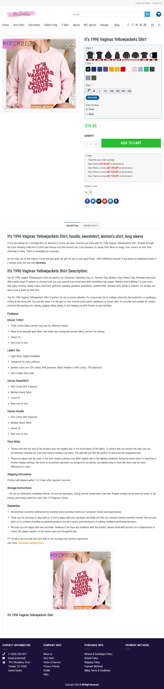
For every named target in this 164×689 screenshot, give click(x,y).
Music (76, 25)
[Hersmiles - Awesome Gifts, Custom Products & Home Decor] (34, 14)
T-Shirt (65, 25)
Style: (89, 48)
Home (5, 25)
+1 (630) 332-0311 (17, 654)
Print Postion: (92, 105)
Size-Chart (48, 658)
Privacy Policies (51, 666)
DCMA (46, 670)
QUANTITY (89, 136)
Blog (117, 25)
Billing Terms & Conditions (97, 670)
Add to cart (131, 143)
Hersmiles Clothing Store (30, 543)
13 (90, 192)
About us (47, 654)
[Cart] (158, 14)
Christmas (34, 25)
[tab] (72, 225)
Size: (89, 85)
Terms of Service (52, 662)
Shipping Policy (92, 662)
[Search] (147, 14)
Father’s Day (50, 25)
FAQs (46, 674)
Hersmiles (41, 262)
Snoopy (104, 25)
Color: (89, 63)
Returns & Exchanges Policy (98, 654)
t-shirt (95, 186)
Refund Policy (91, 225)
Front (91, 109)
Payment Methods (93, 666)
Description (72, 225)
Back (91, 114)
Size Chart (18, 25)
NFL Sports (90, 25)
